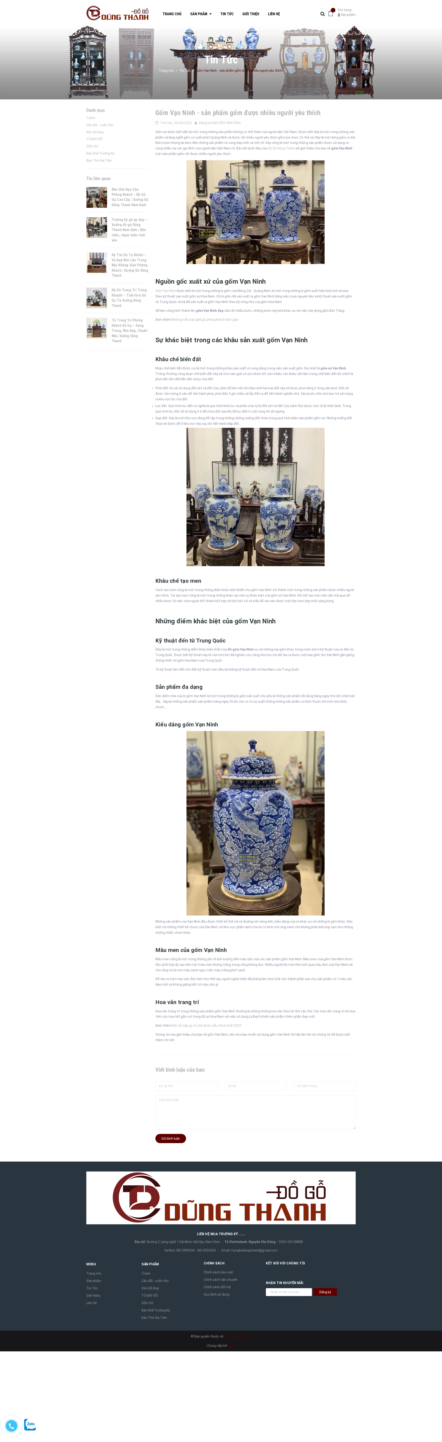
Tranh (90, 118)
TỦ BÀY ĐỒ (94, 139)
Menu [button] (91, 1264)
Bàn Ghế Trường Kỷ (100, 153)
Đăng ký (325, 1292)
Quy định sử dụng (216, 1294)
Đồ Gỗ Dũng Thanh (281, 148)
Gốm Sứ (92, 146)
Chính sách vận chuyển (221, 1279)
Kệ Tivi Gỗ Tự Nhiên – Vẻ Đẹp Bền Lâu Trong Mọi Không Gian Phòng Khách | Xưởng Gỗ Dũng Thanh (130, 265)
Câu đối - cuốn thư (99, 125)
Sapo (232, 1345)
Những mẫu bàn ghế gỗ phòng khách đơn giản (205, 319)
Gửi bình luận (170, 1138)
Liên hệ (91, 1303)
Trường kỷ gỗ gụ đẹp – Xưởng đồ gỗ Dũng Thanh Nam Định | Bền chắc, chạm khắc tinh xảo (129, 230)
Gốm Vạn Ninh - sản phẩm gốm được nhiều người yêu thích (238, 113)
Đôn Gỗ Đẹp (95, 132)
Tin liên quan (98, 178)
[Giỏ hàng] (332, 13)
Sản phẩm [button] (150, 1264)
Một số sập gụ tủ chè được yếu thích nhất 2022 (206, 1025)
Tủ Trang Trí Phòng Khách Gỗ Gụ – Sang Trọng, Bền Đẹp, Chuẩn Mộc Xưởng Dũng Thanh (129, 330)
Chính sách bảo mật (218, 1272)
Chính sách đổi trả (217, 1287)
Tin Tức (92, 1288)
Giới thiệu (93, 1295)
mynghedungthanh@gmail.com (254, 1250)
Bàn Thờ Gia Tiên (99, 160)
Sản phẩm (347, 12)
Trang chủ (93, 1273)
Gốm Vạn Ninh (165, 291)
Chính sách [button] (214, 1263)
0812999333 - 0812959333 (196, 1250)
